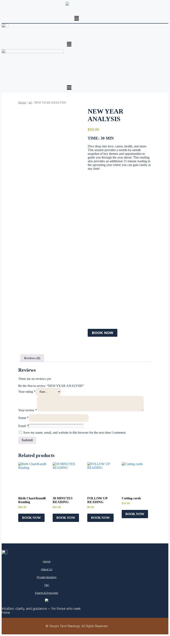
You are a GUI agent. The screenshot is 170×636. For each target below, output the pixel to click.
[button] (77, 18)
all (30, 102)
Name (23, 418)
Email (23, 426)
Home (22, 102)
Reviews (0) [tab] (32, 358)
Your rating (26, 391)
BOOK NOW (102, 333)
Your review (27, 410)
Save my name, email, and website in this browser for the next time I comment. (74, 432)
